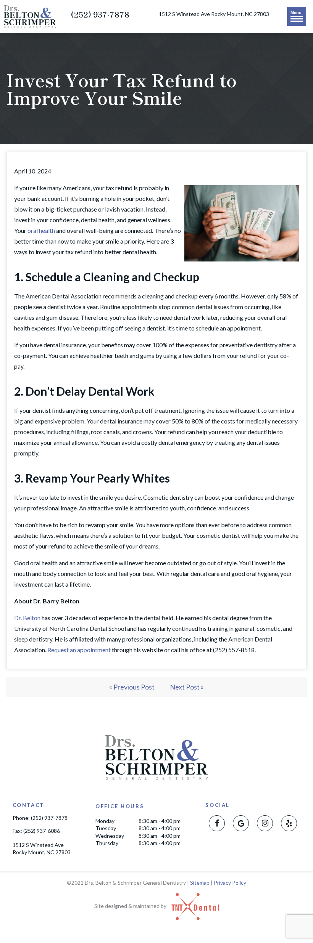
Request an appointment (79, 649)
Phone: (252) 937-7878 (40, 818)
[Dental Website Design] (193, 906)
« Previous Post (132, 687)
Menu (296, 12)
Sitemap (200, 882)
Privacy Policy (230, 882)
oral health (41, 230)
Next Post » (187, 687)
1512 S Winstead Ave (214, 14)
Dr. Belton (27, 617)
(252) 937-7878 (100, 14)
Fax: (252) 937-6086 (36, 831)
